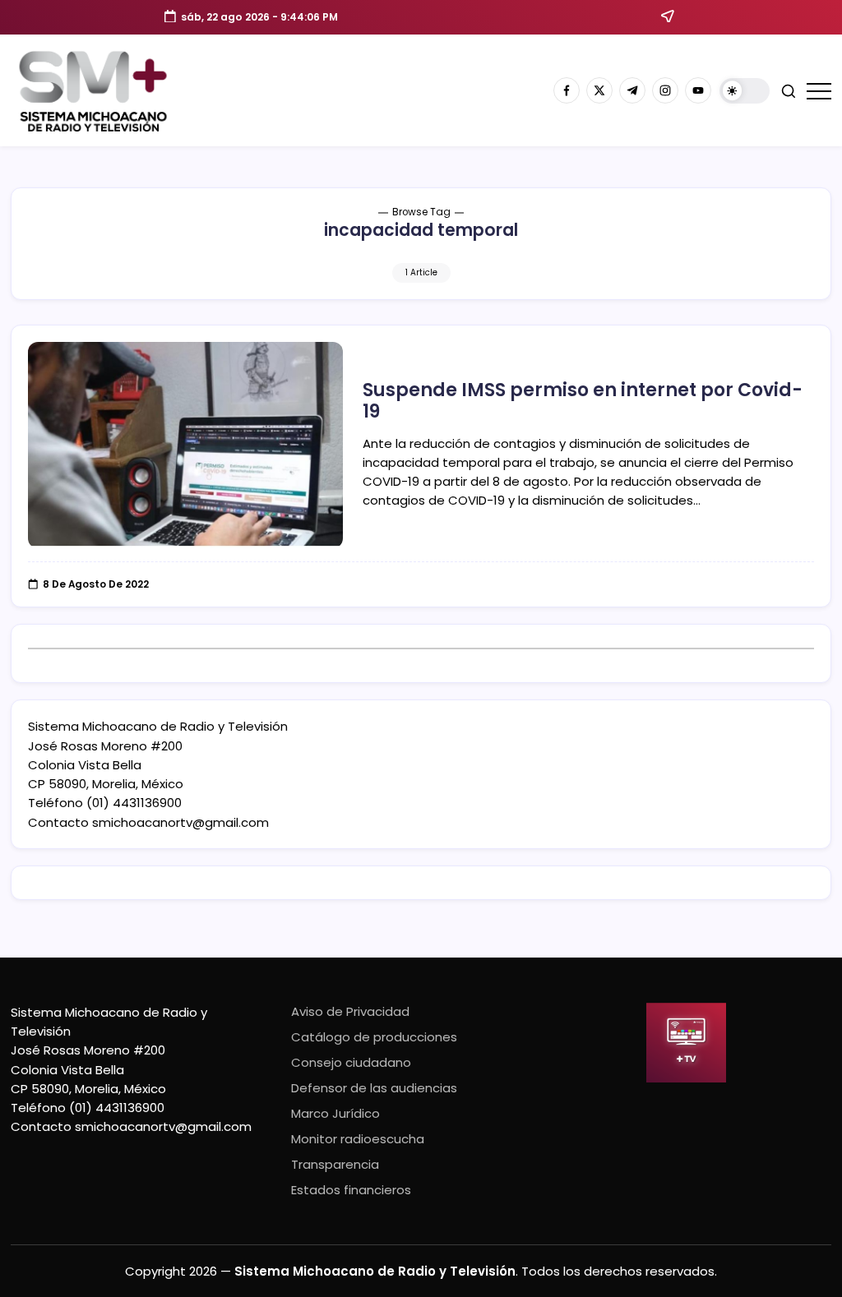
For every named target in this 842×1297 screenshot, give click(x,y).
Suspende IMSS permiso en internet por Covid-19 (583, 400)
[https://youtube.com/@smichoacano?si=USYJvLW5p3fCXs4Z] (698, 90)
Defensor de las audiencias (374, 1087)
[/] (599, 90)
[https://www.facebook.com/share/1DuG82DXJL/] (566, 90)
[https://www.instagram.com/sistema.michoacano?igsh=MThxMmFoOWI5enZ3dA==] (665, 90)
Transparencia (335, 1164)
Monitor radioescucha (357, 1138)
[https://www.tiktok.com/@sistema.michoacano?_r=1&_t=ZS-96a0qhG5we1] (632, 90)
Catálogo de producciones (374, 1036)
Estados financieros (351, 1189)
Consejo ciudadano (351, 1062)
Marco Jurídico (335, 1113)
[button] (744, 91)
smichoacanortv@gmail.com (180, 822)
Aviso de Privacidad (350, 1011)
